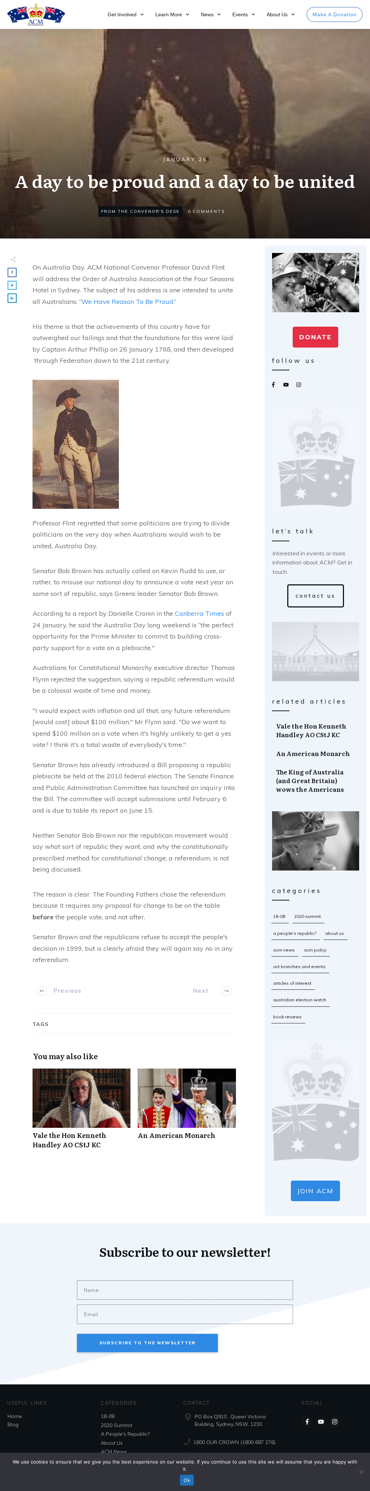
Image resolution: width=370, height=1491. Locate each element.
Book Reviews (287, 1016)
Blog (13, 1424)
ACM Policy (315, 950)
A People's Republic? (294, 933)
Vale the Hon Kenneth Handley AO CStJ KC (81, 1112)
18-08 (279, 916)
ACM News (284, 950)
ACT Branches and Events (299, 966)
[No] (361, 1471)
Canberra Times (199, 613)
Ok (187, 1480)
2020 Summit (307, 916)
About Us (334, 933)
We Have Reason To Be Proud (127, 301)
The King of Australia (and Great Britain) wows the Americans (316, 780)
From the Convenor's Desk (140, 211)
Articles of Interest (292, 983)
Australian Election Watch (299, 999)
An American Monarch (187, 1112)
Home (15, 1416)
